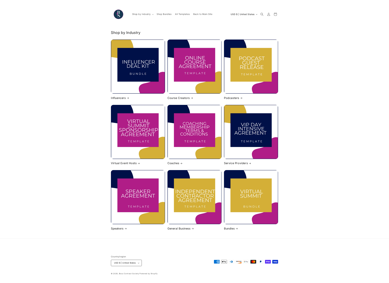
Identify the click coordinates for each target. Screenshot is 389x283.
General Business (179, 228)
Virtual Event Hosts (124, 163)
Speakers (117, 228)
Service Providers (236, 163)
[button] (142, 14)
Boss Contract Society (129, 274)
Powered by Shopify (148, 274)
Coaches (173, 163)
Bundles (229, 228)
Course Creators (178, 98)
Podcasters (231, 98)
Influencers (118, 98)
